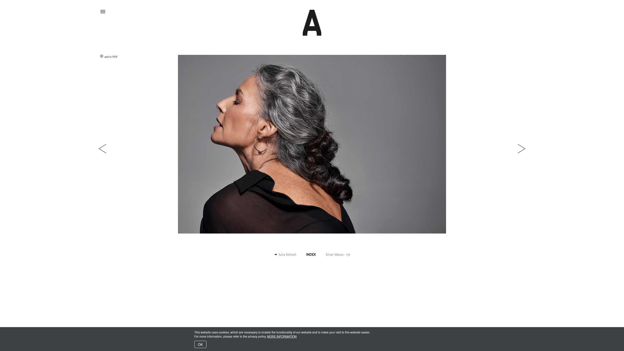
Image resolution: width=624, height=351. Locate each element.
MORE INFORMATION (282, 336)
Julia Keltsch (287, 254)
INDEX (311, 254)
